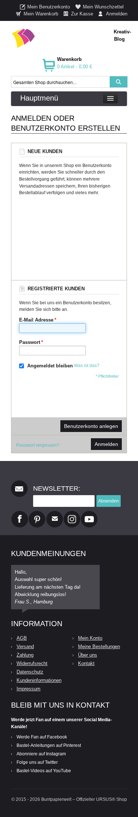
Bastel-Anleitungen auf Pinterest (49, 745)
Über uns (87, 655)
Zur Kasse (82, 14)
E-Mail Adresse (36, 320)
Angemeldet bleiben (50, 365)
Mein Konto (90, 638)
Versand (25, 646)
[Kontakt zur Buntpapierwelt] (54, 513)
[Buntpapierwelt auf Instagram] (72, 513)
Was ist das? (86, 365)
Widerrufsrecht (32, 663)
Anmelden (116, 14)
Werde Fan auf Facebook (42, 737)
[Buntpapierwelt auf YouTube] (89, 513)
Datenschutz (30, 672)
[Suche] (118, 81)
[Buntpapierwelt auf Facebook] (19, 513)
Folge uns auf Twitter (37, 762)
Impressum (28, 688)
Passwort (29, 342)
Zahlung (25, 655)
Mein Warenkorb (41, 14)
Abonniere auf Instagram (41, 753)
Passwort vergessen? (37, 445)
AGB (22, 638)
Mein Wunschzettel (103, 7)
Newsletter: (56, 488)
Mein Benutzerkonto (48, 7)
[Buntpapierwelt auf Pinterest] (37, 513)
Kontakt (86, 663)
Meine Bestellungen (99, 646)
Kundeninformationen (39, 680)
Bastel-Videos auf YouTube (44, 770)
